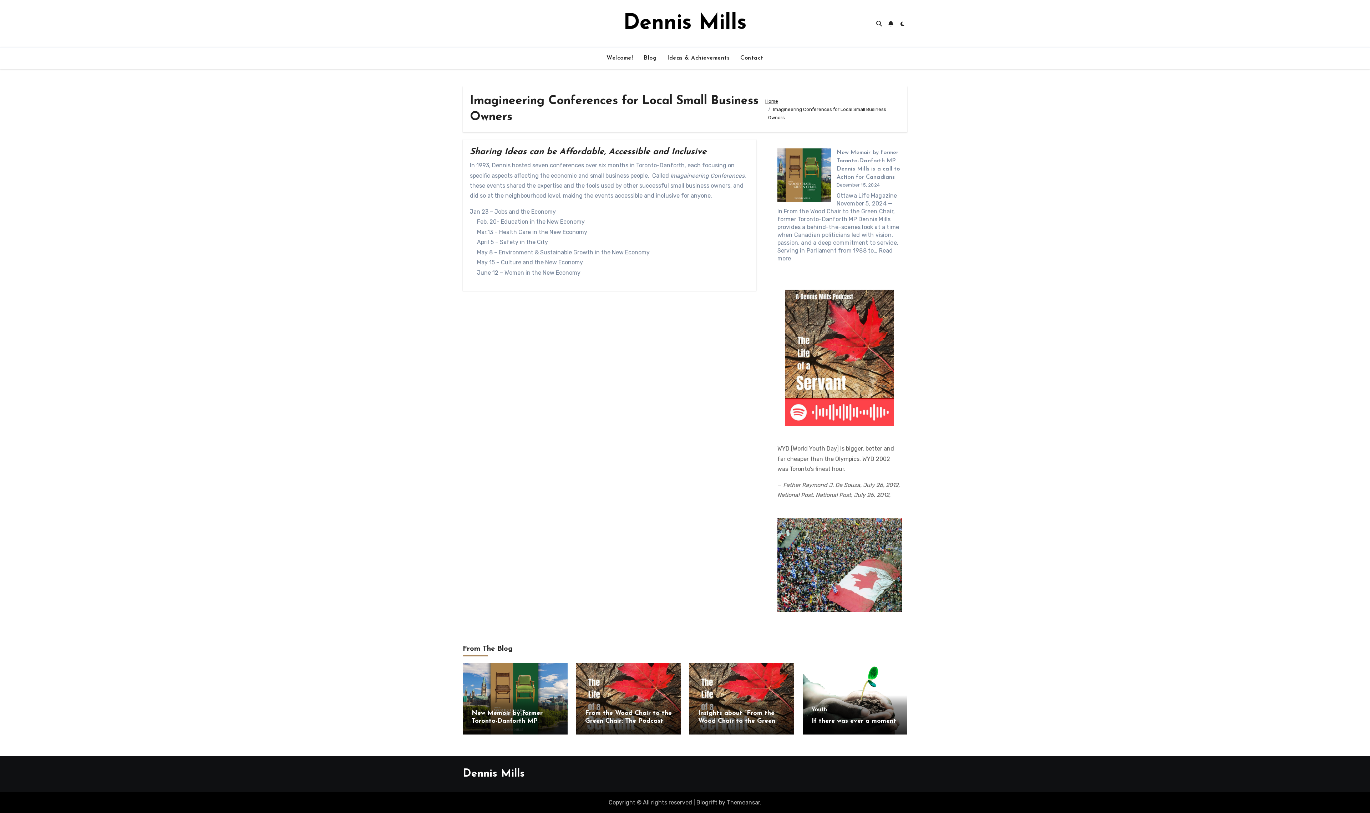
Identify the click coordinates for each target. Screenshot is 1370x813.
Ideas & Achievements (698, 58)
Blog (650, 58)
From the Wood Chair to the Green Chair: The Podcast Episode (628, 721)
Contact (751, 58)
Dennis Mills (685, 23)
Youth (819, 709)
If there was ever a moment (854, 721)
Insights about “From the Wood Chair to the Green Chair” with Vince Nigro (736, 721)
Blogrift (706, 802)
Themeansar (743, 802)
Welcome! (620, 58)
